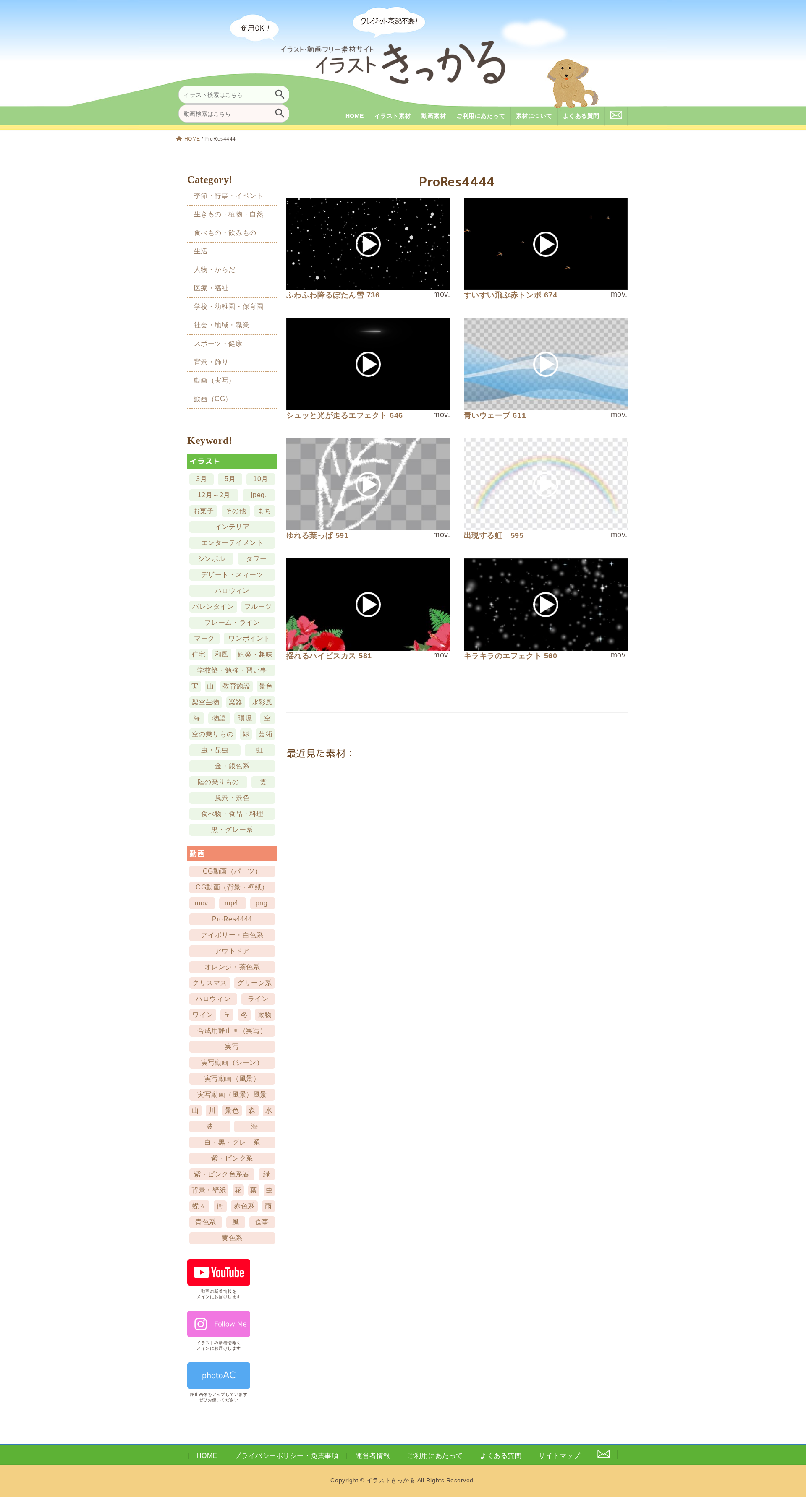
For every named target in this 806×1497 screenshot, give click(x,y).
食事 (262, 1222)
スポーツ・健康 (218, 343)
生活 (201, 251)
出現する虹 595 (494, 535)
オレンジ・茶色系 (232, 966)
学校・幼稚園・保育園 (228, 306)
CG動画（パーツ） (232, 871)
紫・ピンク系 (232, 1158)
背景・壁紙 (209, 1190)
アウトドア (232, 951)
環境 (245, 718)
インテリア (232, 526)
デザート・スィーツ (232, 574)
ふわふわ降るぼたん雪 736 (333, 295)
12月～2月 (214, 494)
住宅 (199, 654)
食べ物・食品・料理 (232, 813)
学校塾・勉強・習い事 (232, 670)
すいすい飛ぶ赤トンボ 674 (510, 295)
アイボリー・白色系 (232, 935)
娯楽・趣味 (255, 654)
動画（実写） (215, 380)
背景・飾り (211, 361)
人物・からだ (215, 269)
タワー (256, 558)
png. (263, 903)
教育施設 (237, 686)
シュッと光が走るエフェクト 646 (344, 415)
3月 (201, 478)
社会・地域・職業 (221, 325)
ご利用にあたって (435, 1455)
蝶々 (200, 1206)
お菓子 (203, 510)
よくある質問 (500, 1455)
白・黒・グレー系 (232, 1142)
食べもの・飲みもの (225, 232)
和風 (222, 654)
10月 (261, 478)
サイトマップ (559, 1455)
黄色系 (232, 1237)
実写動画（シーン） (232, 1062)
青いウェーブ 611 (495, 415)
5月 (230, 478)
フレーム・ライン (232, 622)
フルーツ (258, 606)
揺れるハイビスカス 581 (329, 656)
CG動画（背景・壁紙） (232, 887)
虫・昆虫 (215, 750)
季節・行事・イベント (228, 195)
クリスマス (210, 982)
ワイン (203, 1014)
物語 (219, 718)
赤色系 (244, 1206)
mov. (202, 903)
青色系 (206, 1222)
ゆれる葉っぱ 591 (317, 535)
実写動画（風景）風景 (232, 1094)
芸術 (265, 734)
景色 (266, 686)
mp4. (233, 903)
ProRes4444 (232, 919)
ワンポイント (249, 638)
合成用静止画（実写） (232, 1030)
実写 (232, 1046)
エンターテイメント (232, 542)
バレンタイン (213, 606)
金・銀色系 (232, 765)
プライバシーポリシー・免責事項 (286, 1455)
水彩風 (262, 702)
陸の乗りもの (218, 781)
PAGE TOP (781, 1444)
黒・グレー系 (232, 829)
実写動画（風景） (232, 1078)
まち (265, 510)
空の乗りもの (212, 734)
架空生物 (206, 702)
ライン (258, 998)
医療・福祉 (211, 288)
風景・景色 (232, 797)
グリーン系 (255, 982)
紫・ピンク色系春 (222, 1174)
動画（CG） (213, 398)
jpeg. (259, 494)
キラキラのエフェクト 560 (510, 656)
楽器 (236, 702)
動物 (265, 1014)
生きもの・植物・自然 (228, 213)
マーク (204, 638)
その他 (235, 510)
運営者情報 (373, 1455)
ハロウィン (232, 590)
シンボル (211, 558)
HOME (192, 139)
